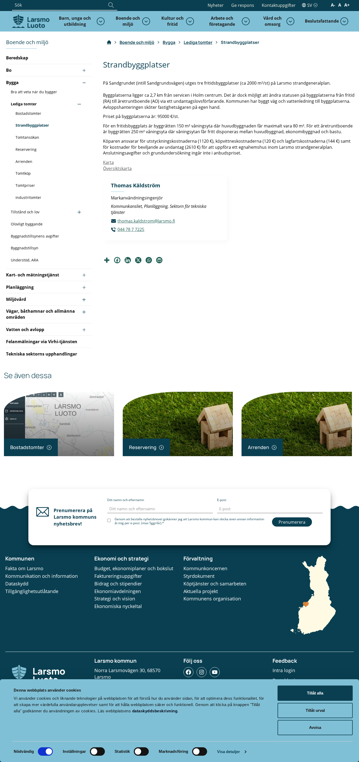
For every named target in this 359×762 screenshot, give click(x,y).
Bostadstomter (28, 113)
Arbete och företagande (222, 21)
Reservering (26, 149)
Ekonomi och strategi (121, 558)
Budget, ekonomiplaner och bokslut (133, 568)
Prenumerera (292, 522)
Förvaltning (198, 558)
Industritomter (28, 197)
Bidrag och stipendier (118, 583)
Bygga (12, 82)
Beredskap (17, 58)
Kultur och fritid (172, 21)
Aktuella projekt (200, 591)
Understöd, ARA (24, 260)
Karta (108, 162)
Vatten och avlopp (25, 329)
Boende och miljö (128, 21)
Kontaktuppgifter (279, 5)
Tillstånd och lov (25, 211)
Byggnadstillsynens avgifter (35, 236)
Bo (9, 70)
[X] (138, 260)
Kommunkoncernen (205, 568)
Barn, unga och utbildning (75, 21)
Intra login (284, 670)
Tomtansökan (27, 137)
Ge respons (242, 5)
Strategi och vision (114, 598)
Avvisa (315, 727)
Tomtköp (23, 173)
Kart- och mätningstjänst (32, 275)
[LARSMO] (30, 21)
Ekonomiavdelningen (117, 591)
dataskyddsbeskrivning (155, 711)
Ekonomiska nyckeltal (118, 606)
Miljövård (16, 299)
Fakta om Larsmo (24, 568)
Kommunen (19, 558)
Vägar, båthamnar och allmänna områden (40, 314)
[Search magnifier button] (111, 5)
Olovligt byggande (27, 224)
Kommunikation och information (41, 576)
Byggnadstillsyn (24, 247)
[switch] (97, 751)
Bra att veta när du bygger (34, 91)
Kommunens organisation (212, 598)
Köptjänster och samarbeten (214, 583)
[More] (107, 260)
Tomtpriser (25, 185)
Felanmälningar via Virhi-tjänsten (41, 341)
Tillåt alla (315, 693)
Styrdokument (198, 576)
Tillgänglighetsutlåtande (31, 591)
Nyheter (216, 5)
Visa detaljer (228, 751)
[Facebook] (117, 260)
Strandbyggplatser (32, 125)
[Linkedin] (128, 260)
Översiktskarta (117, 168)
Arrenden (24, 161)
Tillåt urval (315, 710)
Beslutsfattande (322, 21)
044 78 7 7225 (130, 229)
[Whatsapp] (149, 260)
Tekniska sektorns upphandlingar (41, 354)
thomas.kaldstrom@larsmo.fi (146, 221)
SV (309, 5)
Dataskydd (16, 583)
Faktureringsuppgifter (118, 576)
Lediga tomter (24, 103)
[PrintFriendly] (159, 260)
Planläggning (20, 287)
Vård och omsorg (272, 21)
